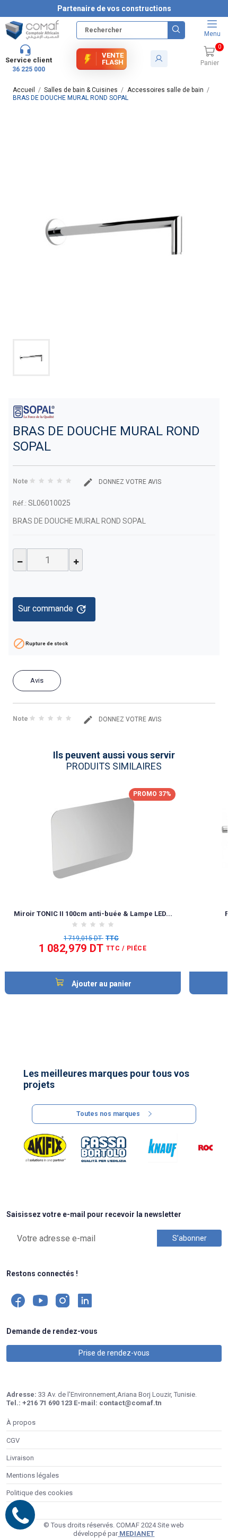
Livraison (20, 1458)
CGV (13, 1440)
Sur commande (52, 609)
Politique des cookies (39, 1493)
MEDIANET (136, 1533)
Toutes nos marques (108, 1114)
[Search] (176, 30)
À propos (21, 1422)
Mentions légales (32, 1475)
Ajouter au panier (100, 983)
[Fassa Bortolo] (103, 1148)
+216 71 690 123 (47, 1403)
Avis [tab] (36, 680)
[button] (209, 56)
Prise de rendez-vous (114, 1353)
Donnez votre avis (129, 482)
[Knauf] (162, 1148)
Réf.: (20, 503)
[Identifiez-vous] (159, 58)
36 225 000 (28, 69)
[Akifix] (45, 1148)
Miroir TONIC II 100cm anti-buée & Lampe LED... (93, 914)
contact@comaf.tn (130, 1403)
